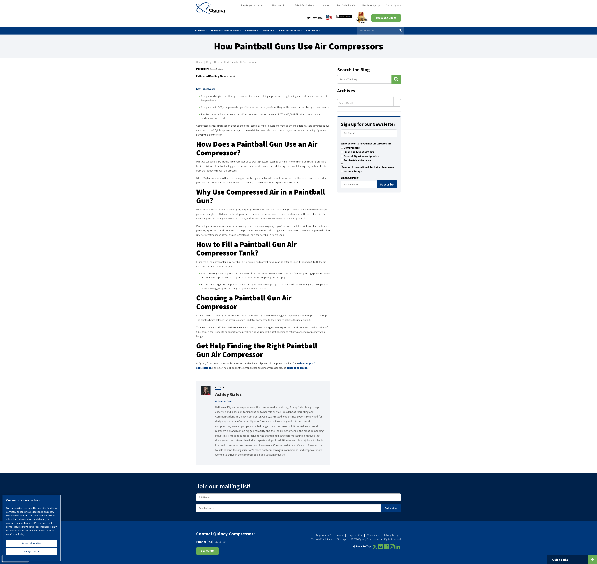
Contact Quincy (393, 5)
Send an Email (225, 401)
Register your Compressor (253, 5)
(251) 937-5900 (314, 18)
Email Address (350, 177)
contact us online (297, 367)
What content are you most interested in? (366, 143)
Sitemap (341, 539)
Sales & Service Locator (306, 5)
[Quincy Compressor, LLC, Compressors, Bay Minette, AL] (344, 18)
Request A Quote (386, 18)
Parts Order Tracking (346, 5)
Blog (208, 62)
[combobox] (369, 101)
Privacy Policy (391, 535)
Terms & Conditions (321, 539)
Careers (327, 5)
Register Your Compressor (329, 535)
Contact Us (207, 551)
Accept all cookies (31, 543)
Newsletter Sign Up (371, 5)
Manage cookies (31, 551)
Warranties (373, 535)
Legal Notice (355, 535)
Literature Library (280, 5)
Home (199, 62)
